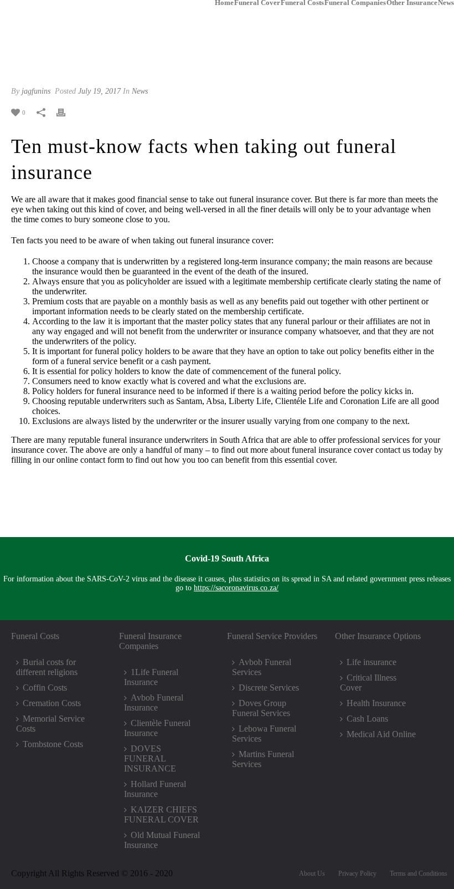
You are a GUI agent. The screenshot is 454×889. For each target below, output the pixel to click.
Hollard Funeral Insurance (155, 789)
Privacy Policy (357, 873)
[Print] (66, 112)
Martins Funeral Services (263, 759)
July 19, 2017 (99, 91)
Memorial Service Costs (50, 723)
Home (224, 2)
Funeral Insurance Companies (150, 641)
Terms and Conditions (418, 873)
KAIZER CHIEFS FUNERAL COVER (161, 814)
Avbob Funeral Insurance (153, 702)
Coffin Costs (45, 687)
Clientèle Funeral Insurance (157, 728)
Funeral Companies (355, 2)
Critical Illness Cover (368, 682)
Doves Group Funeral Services (261, 708)
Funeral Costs (302, 2)
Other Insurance (411, 2)
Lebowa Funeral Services (264, 733)
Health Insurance (376, 703)
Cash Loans (367, 718)
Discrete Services (269, 687)
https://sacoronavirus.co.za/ (236, 588)
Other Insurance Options (378, 636)
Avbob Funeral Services (261, 667)
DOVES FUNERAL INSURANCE (150, 758)
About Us (312, 873)
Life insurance (371, 662)
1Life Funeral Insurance (151, 677)
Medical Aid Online (381, 734)
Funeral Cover (257, 2)
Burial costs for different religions (47, 667)
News (446, 2)
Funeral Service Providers (272, 636)
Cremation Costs (52, 703)
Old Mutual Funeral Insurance (162, 840)
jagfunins (36, 91)
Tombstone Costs (53, 744)
